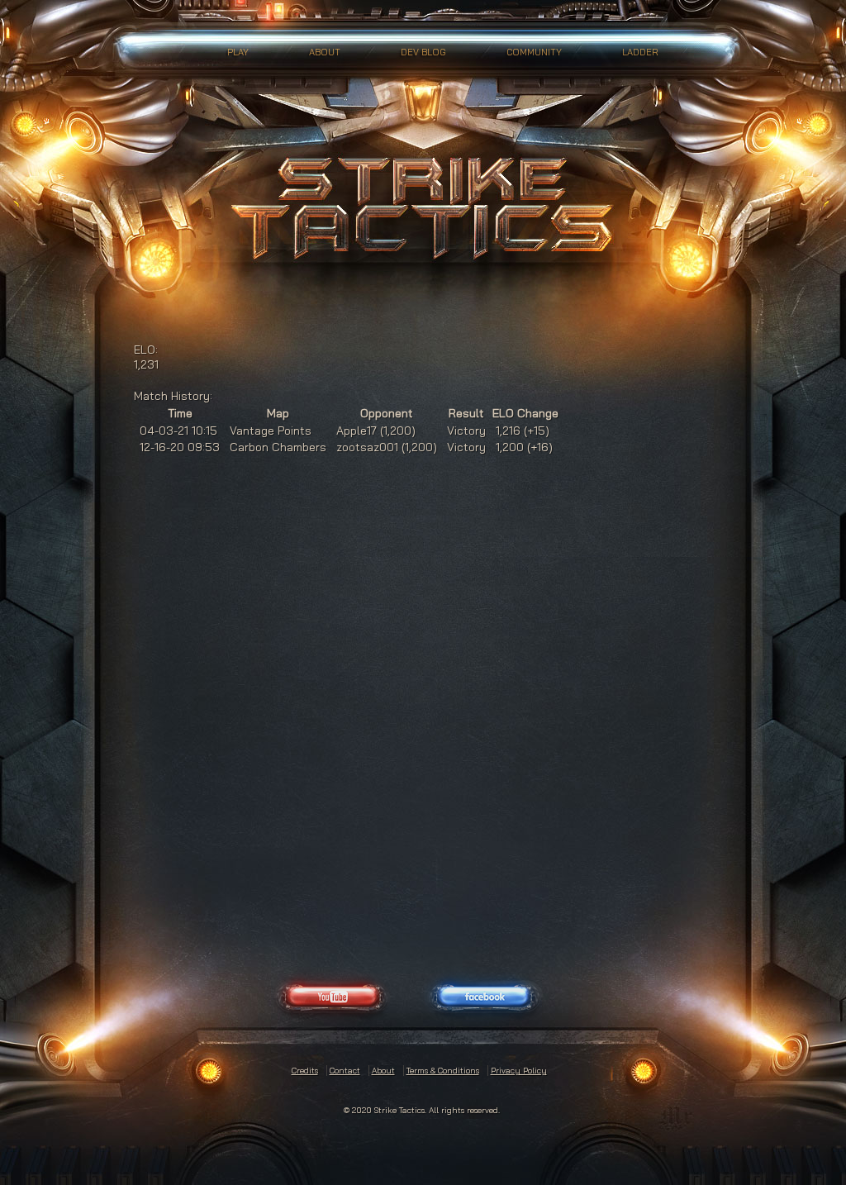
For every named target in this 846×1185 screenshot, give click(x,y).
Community (534, 52)
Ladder (640, 52)
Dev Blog (423, 52)
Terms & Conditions (442, 1070)
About (324, 52)
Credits (305, 1070)
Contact (345, 1070)
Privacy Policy (519, 1070)
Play (238, 52)
